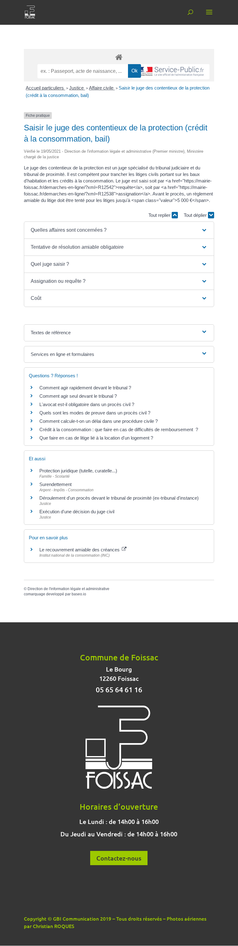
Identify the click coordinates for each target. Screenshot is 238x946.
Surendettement (55, 484)
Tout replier (160, 215)
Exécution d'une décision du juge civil (76, 511)
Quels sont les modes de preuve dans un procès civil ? (94, 412)
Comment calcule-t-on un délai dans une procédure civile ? (98, 421)
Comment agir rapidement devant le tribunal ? (85, 387)
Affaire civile (102, 87)
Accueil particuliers (45, 87)
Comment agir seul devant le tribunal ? (78, 396)
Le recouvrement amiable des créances (80, 549)
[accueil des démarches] (119, 57)
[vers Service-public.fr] (170, 71)
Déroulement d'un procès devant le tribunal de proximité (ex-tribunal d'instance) (119, 498)
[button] (119, 230)
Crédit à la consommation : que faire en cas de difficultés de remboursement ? (118, 429)
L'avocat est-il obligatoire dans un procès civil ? (86, 404)
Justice (77, 87)
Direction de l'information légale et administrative (68, 589)
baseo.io (79, 594)
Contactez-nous (118, 858)
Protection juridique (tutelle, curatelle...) (78, 470)
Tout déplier (196, 215)
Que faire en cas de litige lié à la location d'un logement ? (96, 437)
